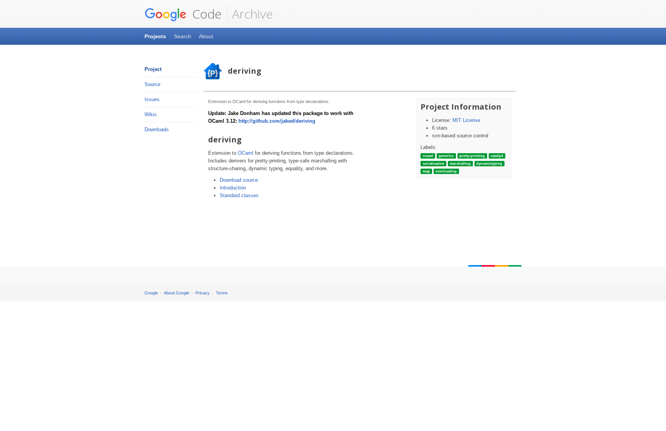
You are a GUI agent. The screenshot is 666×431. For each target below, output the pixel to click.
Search (182, 36)
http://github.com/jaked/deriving (277, 121)
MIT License (466, 120)
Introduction (233, 188)
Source (152, 84)
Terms (222, 293)
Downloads (157, 129)
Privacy (202, 293)
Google (151, 293)
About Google (176, 293)
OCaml (245, 153)
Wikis (151, 114)
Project (153, 69)
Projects (155, 36)
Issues (152, 99)
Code (205, 13)
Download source (239, 180)
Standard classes (239, 195)
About (206, 36)
